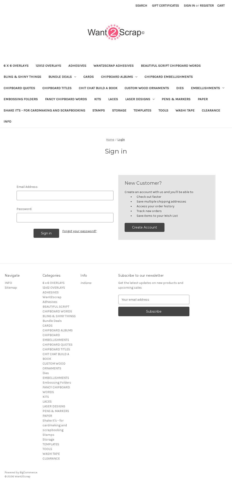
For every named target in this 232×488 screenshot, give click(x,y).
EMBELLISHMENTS (205, 88)
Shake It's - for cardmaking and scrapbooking (44, 110)
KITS (97, 99)
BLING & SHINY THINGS (22, 77)
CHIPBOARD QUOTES (19, 88)
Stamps (98, 110)
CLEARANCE (211, 110)
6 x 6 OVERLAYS (16, 66)
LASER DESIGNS (137, 99)
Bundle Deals (60, 77)
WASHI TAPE (185, 110)
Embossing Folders (21, 99)
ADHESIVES (77, 66)
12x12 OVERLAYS (48, 66)
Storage (119, 110)
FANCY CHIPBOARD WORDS (66, 99)
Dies (180, 88)
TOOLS (163, 110)
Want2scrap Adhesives (114, 66)
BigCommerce (28, 472)
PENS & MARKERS (176, 99)
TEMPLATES (142, 110)
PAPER (203, 99)
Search (141, 5)
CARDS (88, 77)
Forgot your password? (79, 231)
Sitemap (11, 288)
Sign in (189, 5)
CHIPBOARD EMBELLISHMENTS (169, 77)
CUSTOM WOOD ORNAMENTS (147, 88)
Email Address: (27, 187)
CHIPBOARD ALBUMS (117, 77)
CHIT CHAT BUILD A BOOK (98, 88)
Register (207, 5)
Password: (24, 209)
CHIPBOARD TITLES (57, 88)
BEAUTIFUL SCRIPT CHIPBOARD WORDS (171, 66)
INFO (7, 121)
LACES (113, 99)
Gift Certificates (165, 5)
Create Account (144, 227)
